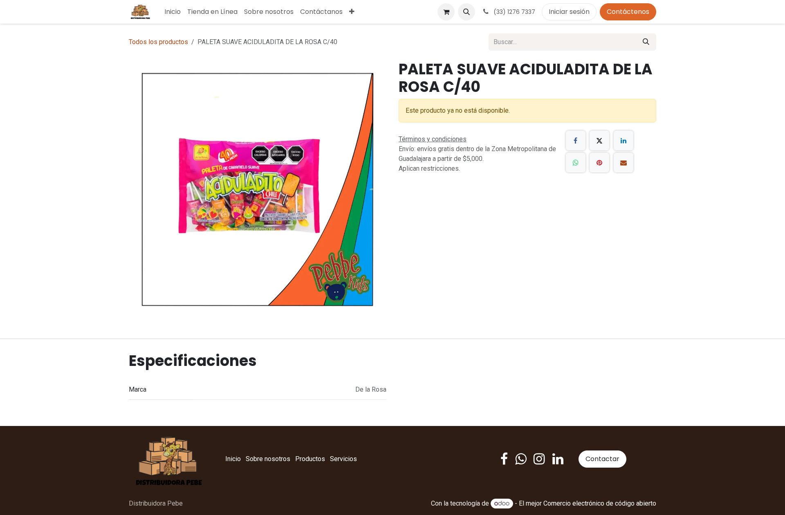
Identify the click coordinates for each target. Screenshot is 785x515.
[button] (466, 11)
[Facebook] (575, 140)
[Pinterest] (599, 162)
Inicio (233, 459)
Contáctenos (628, 11)
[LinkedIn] (623, 140)
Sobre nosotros (268, 459)
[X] (599, 140)
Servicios (343, 459)
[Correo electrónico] (623, 162)
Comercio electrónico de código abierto (599, 503)
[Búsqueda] (646, 42)
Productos (310, 459)
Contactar (602, 459)
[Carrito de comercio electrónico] (446, 11)
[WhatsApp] (575, 162)
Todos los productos (158, 42)
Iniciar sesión (569, 11)
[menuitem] (172, 12)
